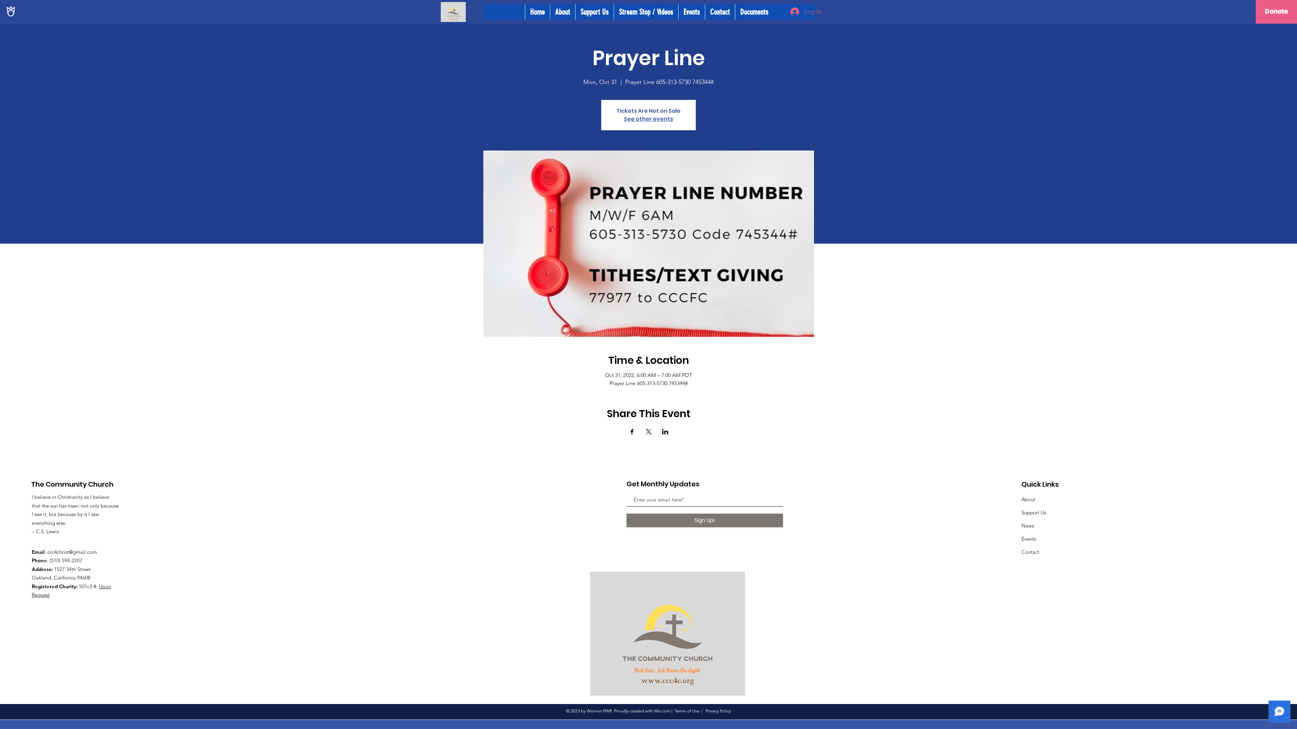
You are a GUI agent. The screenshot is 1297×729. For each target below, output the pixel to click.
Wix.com (662, 710)
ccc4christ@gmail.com (72, 552)
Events (1028, 539)
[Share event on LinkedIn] (665, 431)
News (1027, 525)
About (1028, 499)
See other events (648, 119)
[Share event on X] (648, 431)
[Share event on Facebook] (632, 431)
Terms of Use (687, 710)
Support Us (1033, 512)
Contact (1030, 552)
